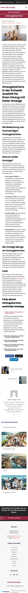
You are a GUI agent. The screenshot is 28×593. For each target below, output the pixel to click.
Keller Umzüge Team (9, 23)
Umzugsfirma (21, 278)
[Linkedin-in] (17, 574)
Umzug (19, 23)
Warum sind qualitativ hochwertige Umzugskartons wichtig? (14, 345)
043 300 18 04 (16, 538)
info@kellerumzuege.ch (15, 536)
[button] (14, 312)
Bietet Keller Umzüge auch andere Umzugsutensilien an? (14, 349)
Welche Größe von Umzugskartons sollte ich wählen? (14, 312)
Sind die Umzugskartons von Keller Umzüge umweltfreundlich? (14, 336)
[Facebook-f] (10, 574)
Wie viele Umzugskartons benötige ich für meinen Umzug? (14, 341)
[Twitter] (14, 574)
